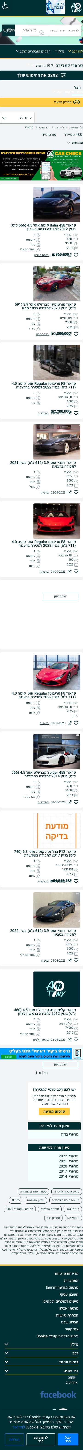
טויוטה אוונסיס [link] (50, 1209)
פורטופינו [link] (49, 134)
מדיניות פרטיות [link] (66, 1273)
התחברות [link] (71, 1280)
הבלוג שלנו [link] (69, 1322)
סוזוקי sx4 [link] (72, 1209)
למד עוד (18, 1427)
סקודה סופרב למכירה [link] (33, 1191)
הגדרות (14, 1439)
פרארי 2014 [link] (68, 1176)
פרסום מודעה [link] (54, 1111)
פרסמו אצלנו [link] (68, 1308)
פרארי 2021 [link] (68, 1161)
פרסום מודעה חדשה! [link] (62, 1287)
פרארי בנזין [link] (69, 1134)
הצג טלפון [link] (60, 1064)
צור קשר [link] (71, 1329)
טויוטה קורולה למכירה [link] (65, 1200)
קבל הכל (68, 1439)
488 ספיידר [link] (73, 134)
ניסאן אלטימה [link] (35, 1200)
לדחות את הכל (41, 1439)
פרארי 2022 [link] (68, 1156)
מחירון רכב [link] (53, 1218)
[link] (5, 6)
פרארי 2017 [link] (68, 1171)
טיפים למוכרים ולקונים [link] (60, 1301)
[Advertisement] (41, 614)
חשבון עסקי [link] (69, 1294)
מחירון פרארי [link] (62, 102)
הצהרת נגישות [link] (67, 1315)
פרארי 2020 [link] (68, 1166)
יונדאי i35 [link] (73, 1218)
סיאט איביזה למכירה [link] (66, 1191)
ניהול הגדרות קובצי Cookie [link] (57, 1336)
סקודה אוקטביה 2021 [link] (19, 1209)
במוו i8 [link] (16, 1200)
